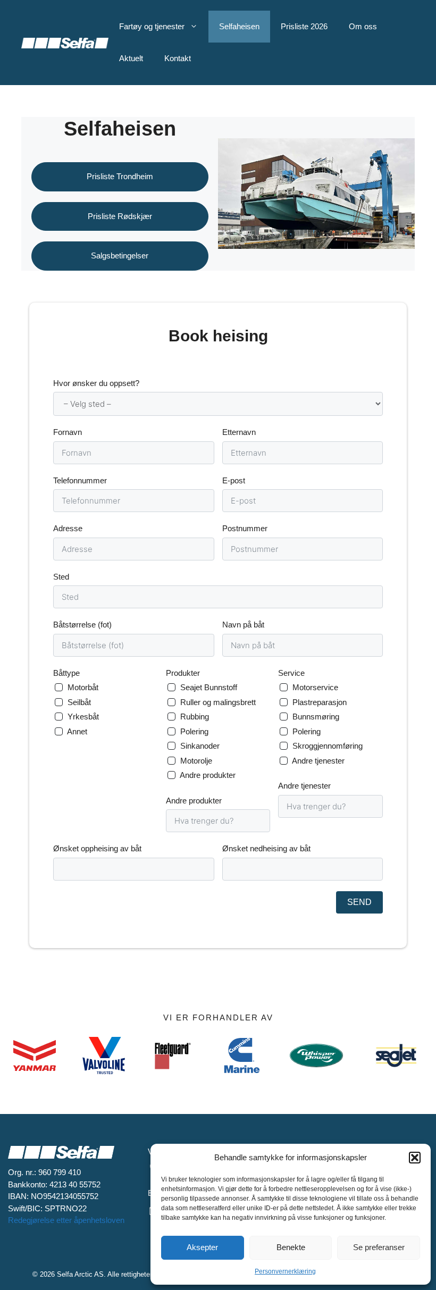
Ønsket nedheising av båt (266, 848)
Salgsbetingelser (119, 255)
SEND (359, 902)
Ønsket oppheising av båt (97, 848)
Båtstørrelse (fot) (82, 624)
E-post (233, 480)
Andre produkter (194, 800)
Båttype (66, 672)
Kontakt (177, 58)
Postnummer (244, 528)
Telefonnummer (80, 480)
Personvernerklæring (285, 1271)
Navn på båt (243, 624)
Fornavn (67, 432)
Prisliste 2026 (304, 26)
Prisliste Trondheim (120, 176)
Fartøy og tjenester (152, 26)
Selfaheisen (239, 26)
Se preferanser (379, 1247)
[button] (414, 1157)
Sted (61, 576)
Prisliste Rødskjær (120, 216)
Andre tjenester (304, 785)
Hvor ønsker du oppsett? (96, 383)
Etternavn (239, 432)
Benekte (290, 1247)
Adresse (67, 528)
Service (291, 672)
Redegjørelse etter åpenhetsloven (66, 1220)
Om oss (363, 26)
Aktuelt (131, 58)
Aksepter (202, 1247)
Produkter (183, 672)
